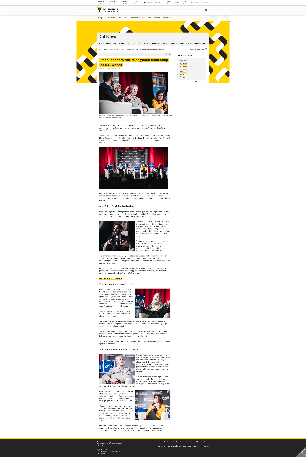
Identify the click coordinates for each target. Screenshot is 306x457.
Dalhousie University (107, 10)
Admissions (110, 18)
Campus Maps (168, 3)
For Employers (171, 446)
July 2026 (183, 63)
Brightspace (195, 2)
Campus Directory (173, 442)
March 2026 (184, 74)
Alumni (157, 18)
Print (168, 54)
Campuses (149, 2)
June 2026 (183, 66)
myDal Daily (111, 43)
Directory (158, 2)
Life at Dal (122, 18)
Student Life (124, 43)
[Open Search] (206, 10)
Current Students (112, 3)
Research (156, 43)
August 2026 (184, 61)
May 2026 (183, 69)
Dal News (107, 36)
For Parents (161, 446)
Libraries (200, 442)
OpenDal (205, 2)
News (101, 43)
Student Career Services (188, 442)
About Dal (167, 18)
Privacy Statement (193, 446)
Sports (147, 43)
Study (99, 18)
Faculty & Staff (124, 3)
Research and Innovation (140, 18)
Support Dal (101, 3)
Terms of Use (205, 446)
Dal (177, 2)
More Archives (200, 82)
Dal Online (185, 3)
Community (136, 43)
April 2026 (183, 71)
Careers (206, 442)
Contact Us (162, 442)
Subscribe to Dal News (197, 49)
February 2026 (185, 77)
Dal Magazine (199, 43)
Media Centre (185, 43)
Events (174, 43)
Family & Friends (136, 3)
